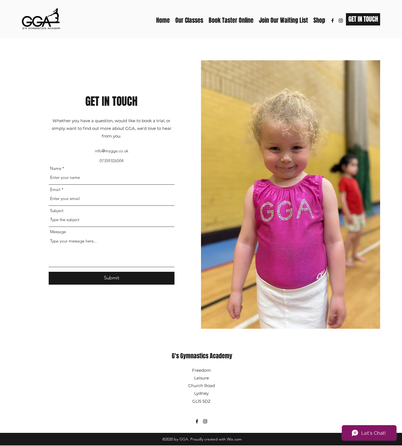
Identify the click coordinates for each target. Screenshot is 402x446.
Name (55, 168)
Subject (56, 210)
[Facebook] (332, 20)
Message (58, 232)
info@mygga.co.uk (111, 150)
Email (55, 189)
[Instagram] (340, 20)
